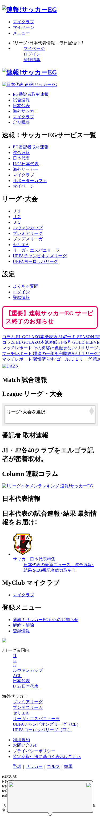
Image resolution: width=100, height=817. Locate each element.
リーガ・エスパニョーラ (36, 250)
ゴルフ (53, 766)
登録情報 (32, 59)
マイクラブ (23, 117)
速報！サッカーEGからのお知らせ (45, 619)
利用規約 (21, 739)
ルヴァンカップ (28, 228)
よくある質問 (25, 286)
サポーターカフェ (30, 180)
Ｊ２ (17, 216)
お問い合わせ (25, 745)
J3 (15, 665)
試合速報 (21, 100)
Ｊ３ (17, 222)
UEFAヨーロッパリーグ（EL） (42, 730)
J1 (15, 655)
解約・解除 (23, 625)
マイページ (34, 48)
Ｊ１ (17, 211)
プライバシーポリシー (34, 751)
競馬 (68, 766)
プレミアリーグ (28, 233)
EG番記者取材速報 (31, 94)
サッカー (34, 766)
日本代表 (21, 105)
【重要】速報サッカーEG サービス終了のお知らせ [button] (49, 317)
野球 (17, 766)
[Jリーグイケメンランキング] (47, 486)
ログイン (32, 54)
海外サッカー (25, 111)
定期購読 (21, 122)
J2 (15, 660)
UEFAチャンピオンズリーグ (40, 256)
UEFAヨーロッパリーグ (35, 261)
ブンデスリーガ (28, 239)
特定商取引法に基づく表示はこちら (47, 756)
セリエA (21, 244)
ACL (17, 675)
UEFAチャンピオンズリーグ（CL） (47, 724)
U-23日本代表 (26, 163)
